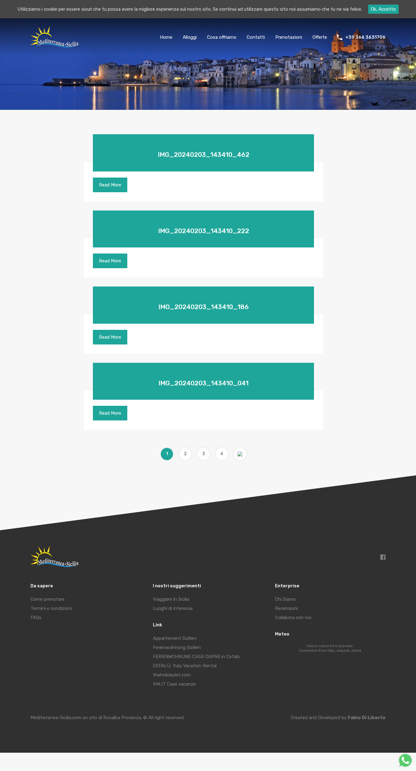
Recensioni (286, 608)
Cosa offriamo (221, 37)
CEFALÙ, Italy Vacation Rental (185, 665)
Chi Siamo (285, 599)
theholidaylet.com (172, 675)
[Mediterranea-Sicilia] (55, 45)
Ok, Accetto (383, 9)
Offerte (319, 37)
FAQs (35, 617)
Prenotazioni (288, 37)
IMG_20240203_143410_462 (203, 154)
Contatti (256, 37)
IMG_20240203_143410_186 (203, 307)
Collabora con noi (293, 617)
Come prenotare (47, 599)
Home (166, 37)
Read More (110, 185)
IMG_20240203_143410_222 (203, 231)
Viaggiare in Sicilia (171, 599)
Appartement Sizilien (174, 638)
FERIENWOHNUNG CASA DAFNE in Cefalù (196, 656)
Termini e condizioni (51, 608)
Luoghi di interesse (173, 608)
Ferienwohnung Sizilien (177, 647)
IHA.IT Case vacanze (174, 684)
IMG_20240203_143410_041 (203, 383)
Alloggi (190, 37)
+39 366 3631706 (365, 37)
